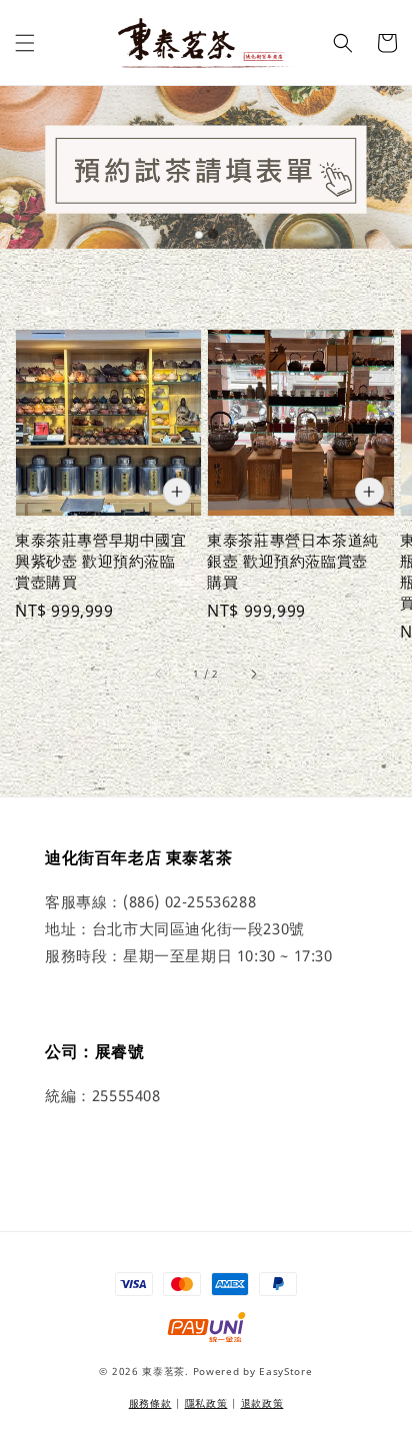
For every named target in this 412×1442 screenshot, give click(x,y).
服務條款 (150, 1403)
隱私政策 (206, 1403)
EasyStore (285, 1371)
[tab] (199, 235)
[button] (25, 43)
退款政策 (262, 1403)
